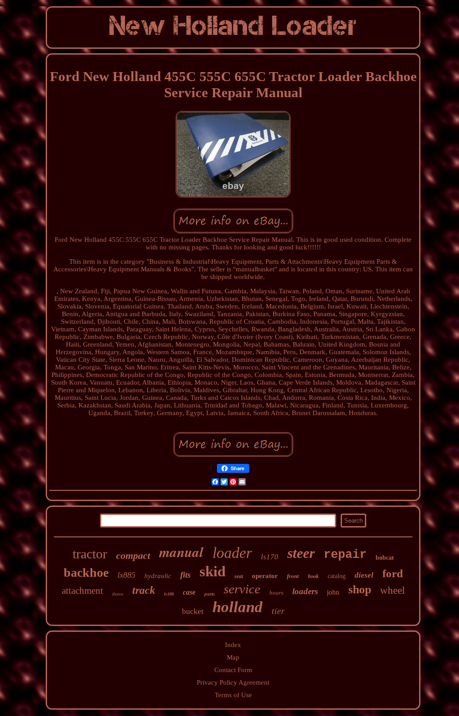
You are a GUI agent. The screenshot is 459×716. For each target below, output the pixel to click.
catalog (337, 576)
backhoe (86, 572)
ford (392, 573)
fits (185, 574)
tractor (90, 553)
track (143, 590)
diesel (364, 575)
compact (133, 555)
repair (345, 555)
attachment (82, 590)
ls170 (269, 557)
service (242, 589)
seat (238, 576)
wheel (392, 590)
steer (301, 553)
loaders (305, 591)
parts (209, 593)
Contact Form (233, 669)
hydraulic (157, 575)
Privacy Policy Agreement (233, 682)
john (333, 592)
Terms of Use (233, 695)
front (293, 576)
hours (276, 592)
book (313, 576)
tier (278, 611)
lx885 (126, 574)
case (189, 592)
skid (212, 571)
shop (359, 589)
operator (265, 575)
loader (232, 553)
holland (237, 607)
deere (117, 593)
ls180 (169, 594)
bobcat (385, 557)
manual (181, 552)
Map (233, 657)
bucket (193, 611)
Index (233, 644)
